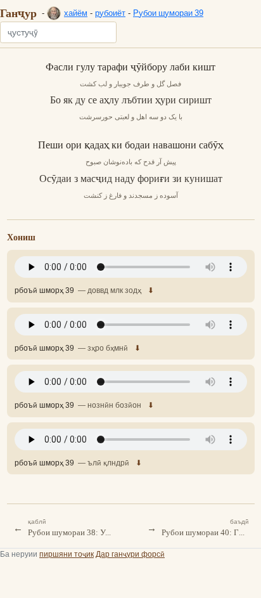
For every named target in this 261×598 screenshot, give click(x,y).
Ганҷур (18, 12)
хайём (75, 12)
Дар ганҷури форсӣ (130, 554)
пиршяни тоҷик (66, 554)
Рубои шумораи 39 (168, 12)
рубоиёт (110, 12)
